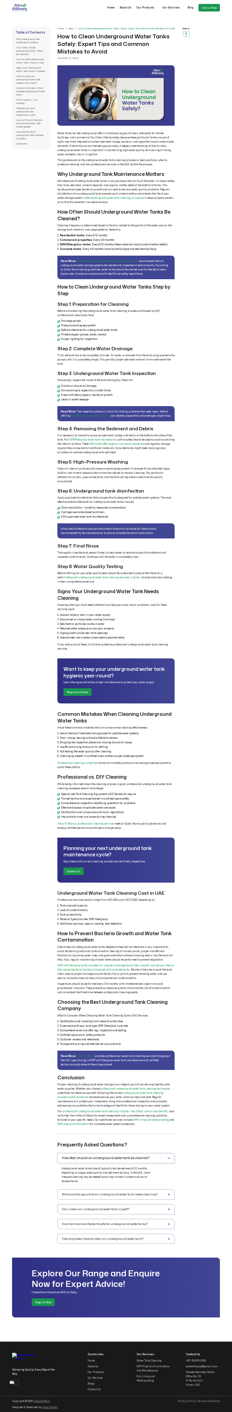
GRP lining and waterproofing (151, 1120)
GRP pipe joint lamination (73, 1124)
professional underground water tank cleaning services (133, 1089)
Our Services (171, 7)
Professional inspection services (90, 416)
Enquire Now (43, 1302)
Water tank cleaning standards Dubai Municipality (107, 261)
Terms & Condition (209, 1401)
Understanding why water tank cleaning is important (115, 198)
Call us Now (209, 7)
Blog (191, 7)
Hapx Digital (50, 1407)
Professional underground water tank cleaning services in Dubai (101, 577)
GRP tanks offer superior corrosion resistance (116, 444)
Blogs (91, 1383)
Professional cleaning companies (77, 763)
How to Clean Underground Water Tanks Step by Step (30, 60)
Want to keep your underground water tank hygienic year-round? (28, 79)
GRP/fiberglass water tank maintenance (93, 439)
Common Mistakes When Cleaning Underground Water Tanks (30, 91)
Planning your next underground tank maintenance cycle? (26, 111)
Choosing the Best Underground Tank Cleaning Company (30, 135)
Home (111, 7)
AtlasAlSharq (42, 1401)
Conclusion (21, 143)
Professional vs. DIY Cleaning (27, 101)
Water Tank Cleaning (149, 1360)
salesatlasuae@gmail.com (202, 1366)
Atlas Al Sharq (86, 1056)
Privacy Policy (186, 1401)
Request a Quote (77, 692)
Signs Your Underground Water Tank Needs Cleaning (30, 69)
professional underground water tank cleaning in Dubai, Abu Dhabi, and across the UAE (115, 1111)
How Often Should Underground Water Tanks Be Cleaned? (29, 51)
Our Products (145, 7)
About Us (125, 7)
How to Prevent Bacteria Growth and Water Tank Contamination (29, 123)
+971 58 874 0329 (196, 1360)
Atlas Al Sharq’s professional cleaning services (85, 824)
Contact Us (73, 871)
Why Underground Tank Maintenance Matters (28, 40)
